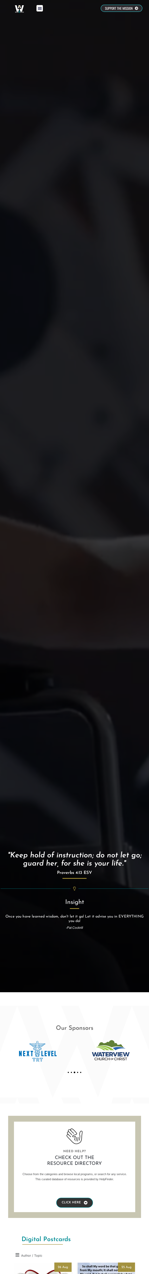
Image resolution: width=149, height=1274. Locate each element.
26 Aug (63, 1267)
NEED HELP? (74, 1151)
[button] (39, 8)
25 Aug (126, 1267)
